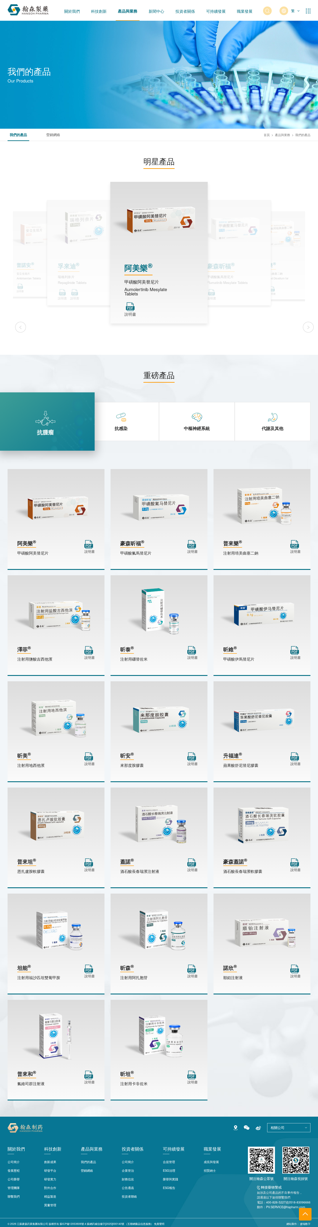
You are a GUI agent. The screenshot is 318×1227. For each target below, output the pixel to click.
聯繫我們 (14, 1196)
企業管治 (128, 1170)
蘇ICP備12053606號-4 (73, 1223)
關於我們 (72, 11)
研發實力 (50, 1179)
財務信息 (128, 1179)
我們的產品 (18, 135)
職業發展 (244, 11)
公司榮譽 (14, 1179)
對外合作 (50, 1188)
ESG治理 (169, 1170)
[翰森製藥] (28, 9)
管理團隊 (14, 1188)
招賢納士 (210, 1170)
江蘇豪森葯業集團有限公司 (32, 1223)
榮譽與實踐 (170, 1179)
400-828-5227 (276, 1202)
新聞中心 (156, 11)
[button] (20, 327)
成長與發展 (211, 1162)
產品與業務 (127, 11)
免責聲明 (159, 1223)
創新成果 (50, 1162)
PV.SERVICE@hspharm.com (285, 1207)
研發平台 (50, 1170)
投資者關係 (185, 11)
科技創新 (99, 11)
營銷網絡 (53, 135)
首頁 (267, 135)
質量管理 (50, 1205)
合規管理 (169, 1162)
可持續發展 (216, 11)
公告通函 (128, 1188)
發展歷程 (14, 1170)
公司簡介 (14, 1162)
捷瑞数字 (305, 1223)
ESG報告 (169, 1188)
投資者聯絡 (129, 1196)
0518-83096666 (299, 1202)
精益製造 (50, 1196)
